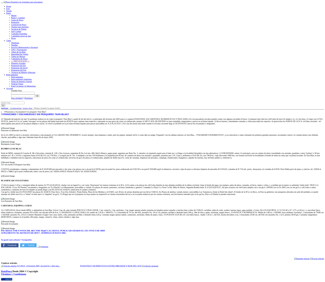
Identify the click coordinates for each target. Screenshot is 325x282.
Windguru (15, 43)
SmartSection (4, 108)
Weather (14, 45)
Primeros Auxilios (18, 63)
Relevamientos (12, 75)
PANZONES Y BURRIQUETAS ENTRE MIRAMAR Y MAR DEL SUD (111, 266)
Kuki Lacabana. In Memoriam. (23, 86)
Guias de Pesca (17, 20)
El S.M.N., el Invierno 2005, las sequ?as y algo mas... (38, 266)
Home (8, 6)
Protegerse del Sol (18, 66)
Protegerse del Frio (18, 70)
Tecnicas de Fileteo (19, 29)
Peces (13, 38)
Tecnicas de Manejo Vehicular (23, 72)
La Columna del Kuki (15, 108)
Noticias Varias (17, 84)
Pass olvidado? (17, 98)
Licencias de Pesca (18, 25)
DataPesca (6, 271)
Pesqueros (15, 22)
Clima (8, 40)
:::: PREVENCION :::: (20, 61)
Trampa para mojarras (20, 27)
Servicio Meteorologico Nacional (24, 47)
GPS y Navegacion (19, 50)
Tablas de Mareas (18, 56)
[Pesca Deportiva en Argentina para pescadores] (23, 2)
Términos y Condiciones (13, 274)
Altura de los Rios (18, 52)
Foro (8, 9)
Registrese (29, 98)
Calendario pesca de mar (21, 36)
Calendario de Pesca (19, 59)
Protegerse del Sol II (19, 68)
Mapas (14, 15)
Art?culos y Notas (27, 108)
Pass (20, 91)
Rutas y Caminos (18, 18)
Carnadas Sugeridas (19, 34)
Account (9, 88)
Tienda (9, 11)
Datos (8, 13)
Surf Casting (16, 31)
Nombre (14, 91)
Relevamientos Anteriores (21, 79)
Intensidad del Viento (19, 54)
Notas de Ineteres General (21, 81)
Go (3, 105)
